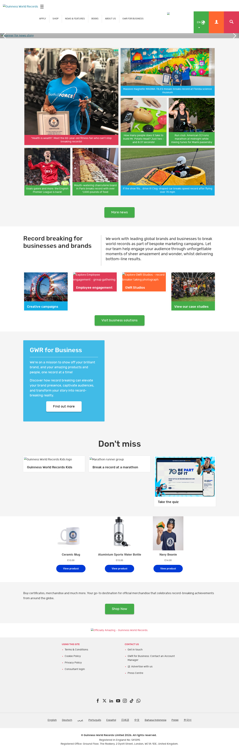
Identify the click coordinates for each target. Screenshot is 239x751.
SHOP (56, 18)
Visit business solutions (119, 320)
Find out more (64, 406)
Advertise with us (142, 666)
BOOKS (95, 18)
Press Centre (135, 673)
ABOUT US (110, 18)
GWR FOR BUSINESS (133, 18)
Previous (5, 36)
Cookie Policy (73, 656)
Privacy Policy (73, 662)
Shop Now (119, 609)
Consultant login (75, 669)
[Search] (231, 22)
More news (119, 212)
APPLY (42, 18)
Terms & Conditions (76, 649)
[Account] (216, 22)
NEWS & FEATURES (75, 18)
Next (234, 36)
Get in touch (135, 649)
